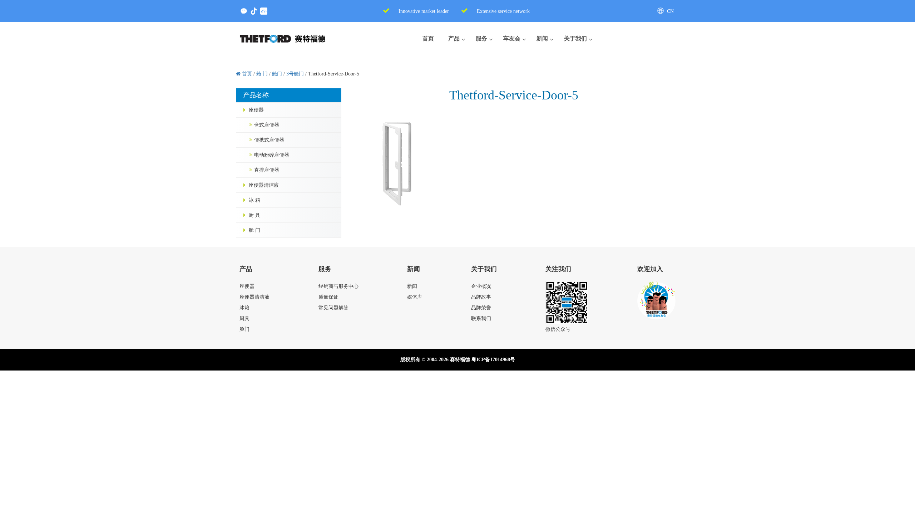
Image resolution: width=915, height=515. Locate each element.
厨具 (244, 318)
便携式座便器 (269, 140)
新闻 (412, 286)
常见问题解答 (333, 307)
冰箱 (244, 307)
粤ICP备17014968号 (493, 359)
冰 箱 (254, 200)
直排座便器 (266, 170)
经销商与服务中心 (338, 286)
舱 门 (254, 230)
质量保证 (328, 297)
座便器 (256, 110)
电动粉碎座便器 (271, 155)
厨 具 (254, 215)
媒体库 (414, 297)
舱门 (244, 329)
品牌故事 (481, 297)
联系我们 (481, 318)
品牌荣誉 (481, 307)
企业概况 (481, 286)
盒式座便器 (266, 125)
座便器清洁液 (264, 185)
